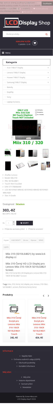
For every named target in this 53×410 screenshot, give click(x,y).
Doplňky (10, 92)
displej (26, 284)
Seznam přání (26, 384)
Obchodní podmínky (27, 362)
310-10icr (44, 284)
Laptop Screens (13, 102)
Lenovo (14, 175)
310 (13, 284)
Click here (16, 11)
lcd (22, 284)
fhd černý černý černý (28, 287)
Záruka (25, 240)
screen (15, 287)
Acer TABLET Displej (15, 67)
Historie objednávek (27, 380)
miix (9, 284)
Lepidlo (6, 247)
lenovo (37, 284)
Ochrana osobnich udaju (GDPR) (27, 359)
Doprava (33, 240)
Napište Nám (27, 356)
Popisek (6, 240)
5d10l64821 (7, 287)
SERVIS (41, 240)
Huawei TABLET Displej (16, 77)
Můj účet (26, 377)
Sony (9, 97)
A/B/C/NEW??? (16, 240)
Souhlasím (47, 3)
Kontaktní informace (27, 366)
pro (31, 284)
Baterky (10, 87)
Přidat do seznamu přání (15, 229)
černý (18, 284)
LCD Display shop (23, 399)
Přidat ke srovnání (35, 229)
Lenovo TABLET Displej (16, 72)
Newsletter (27, 387)
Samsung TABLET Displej (16, 82)
